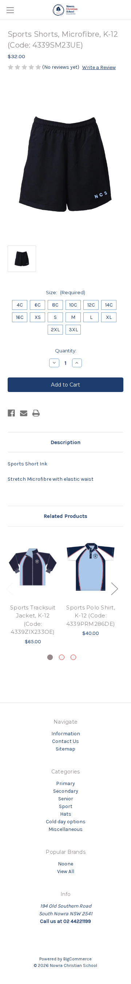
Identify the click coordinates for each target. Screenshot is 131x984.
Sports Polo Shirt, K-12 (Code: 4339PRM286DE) (90, 615)
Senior (65, 799)
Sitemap (65, 749)
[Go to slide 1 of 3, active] (50, 657)
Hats (65, 814)
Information (65, 734)
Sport (65, 806)
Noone (65, 864)
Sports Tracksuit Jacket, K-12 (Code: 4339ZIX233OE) (32, 620)
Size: (65, 292)
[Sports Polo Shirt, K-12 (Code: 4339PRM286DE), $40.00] (91, 567)
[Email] (23, 413)
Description (65, 442)
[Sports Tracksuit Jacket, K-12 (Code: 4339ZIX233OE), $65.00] (33, 567)
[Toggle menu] (10, 10)
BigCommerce (77, 958)
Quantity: (65, 350)
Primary (65, 783)
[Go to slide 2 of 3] (61, 657)
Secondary (65, 791)
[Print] (36, 413)
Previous (9, 588)
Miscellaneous (65, 829)
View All (65, 871)
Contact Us (65, 741)
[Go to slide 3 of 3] (73, 657)
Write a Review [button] (99, 67)
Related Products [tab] (65, 516)
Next (114, 588)
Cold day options (66, 822)
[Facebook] (11, 413)
